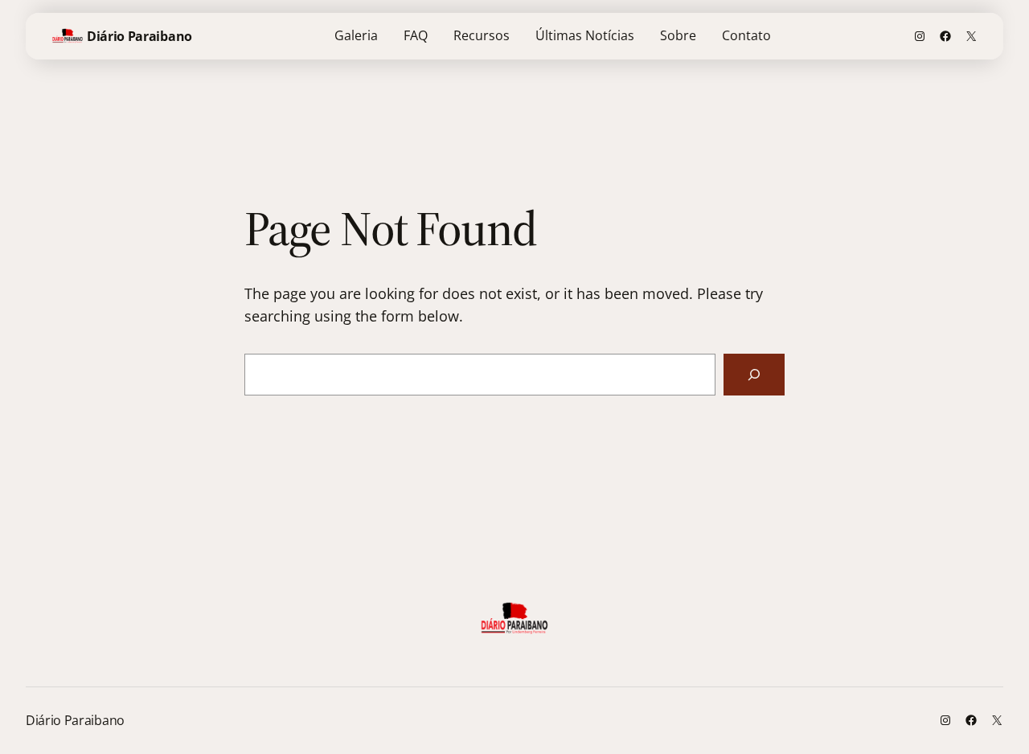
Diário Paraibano (139, 36)
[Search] (754, 374)
